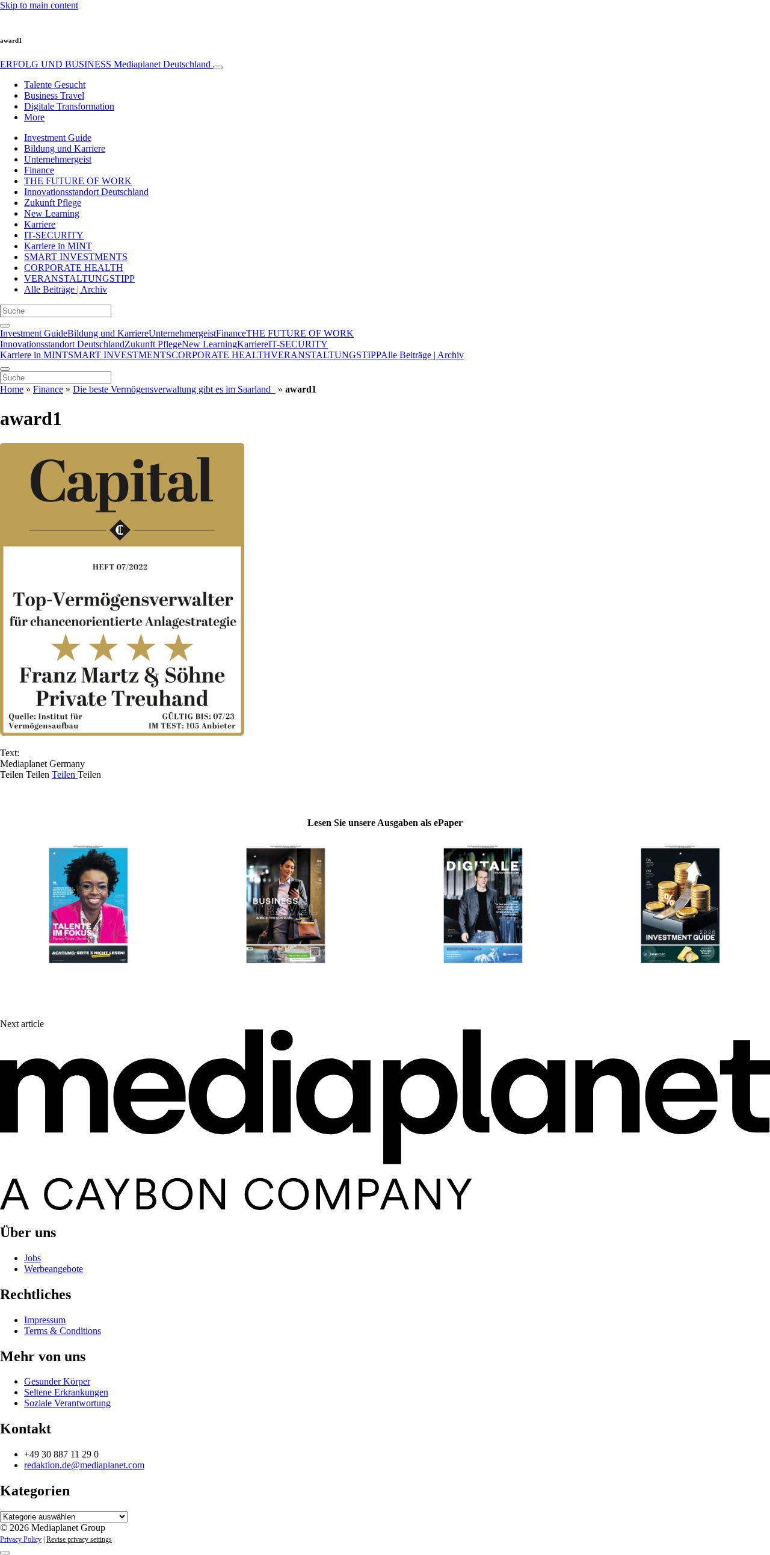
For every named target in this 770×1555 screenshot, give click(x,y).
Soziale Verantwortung (67, 1403)
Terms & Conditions (62, 1331)
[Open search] (5, 325)
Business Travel (54, 95)
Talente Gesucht (54, 84)
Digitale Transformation (69, 106)
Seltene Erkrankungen (66, 1392)
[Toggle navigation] (218, 67)
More (34, 117)
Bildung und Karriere (64, 148)
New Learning (51, 213)
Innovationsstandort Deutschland (86, 192)
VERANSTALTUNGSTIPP (79, 278)
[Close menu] (5, 369)
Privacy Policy (21, 1539)
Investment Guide (57, 137)
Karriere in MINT (58, 246)
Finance (39, 170)
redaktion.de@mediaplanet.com (84, 1465)
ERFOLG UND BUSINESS (105, 64)
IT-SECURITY (54, 235)
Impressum (45, 1320)
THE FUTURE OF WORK (78, 181)
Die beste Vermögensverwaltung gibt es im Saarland (174, 389)
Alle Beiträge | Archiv (65, 289)
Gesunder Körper (57, 1381)
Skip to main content (39, 5)
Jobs (32, 1258)
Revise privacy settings (79, 1539)
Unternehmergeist (57, 159)
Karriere (39, 224)
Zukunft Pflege (52, 202)
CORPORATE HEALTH (73, 267)
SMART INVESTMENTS (76, 257)
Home (11, 389)
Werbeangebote (53, 1269)
